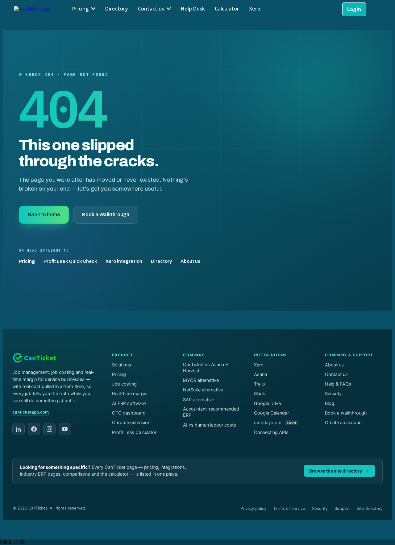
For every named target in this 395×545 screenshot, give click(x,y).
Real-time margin (129, 393)
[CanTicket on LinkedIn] (18, 429)
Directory (161, 261)
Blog (329, 403)
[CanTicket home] (34, 358)
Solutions (121, 365)
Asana (260, 374)
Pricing (27, 261)
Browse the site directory (335, 470)
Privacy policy (253, 508)
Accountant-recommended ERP (211, 412)
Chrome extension (131, 422)
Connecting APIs (271, 432)
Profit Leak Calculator (134, 432)
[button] (92, 8)
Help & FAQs (338, 384)
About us (191, 261)
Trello (259, 384)
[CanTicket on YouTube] (65, 429)
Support (342, 508)
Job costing (124, 384)
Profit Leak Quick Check (70, 261)
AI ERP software (129, 403)
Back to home (44, 214)
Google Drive (267, 403)
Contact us (336, 374)
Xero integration (124, 261)
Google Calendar (271, 413)
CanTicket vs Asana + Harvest (205, 368)
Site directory (370, 508)
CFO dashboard (129, 413)
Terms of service (289, 508)
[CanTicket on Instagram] (49, 429)
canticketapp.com (30, 412)
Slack (259, 393)
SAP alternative (198, 400)
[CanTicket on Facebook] (34, 429)
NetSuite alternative (203, 390)
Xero (259, 365)
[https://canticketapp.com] (32, 8)
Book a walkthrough (346, 413)
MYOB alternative (201, 380)
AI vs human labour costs (209, 425)
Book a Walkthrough (105, 214)
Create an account (344, 422)
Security (333, 393)
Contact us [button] (151, 8)
